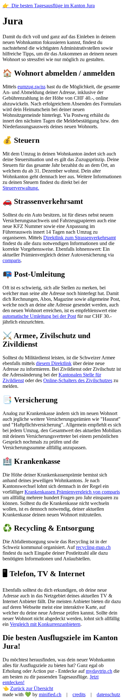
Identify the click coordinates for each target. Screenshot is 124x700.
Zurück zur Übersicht (31, 688)
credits (79, 694)
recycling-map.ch (93, 547)
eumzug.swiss (31, 86)
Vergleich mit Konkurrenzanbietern (45, 624)
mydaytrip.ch (99, 671)
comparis (12, 260)
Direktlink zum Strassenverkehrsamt (79, 237)
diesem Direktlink (54, 363)
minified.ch (50, 694)
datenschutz (108, 694)
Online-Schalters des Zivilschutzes (77, 380)
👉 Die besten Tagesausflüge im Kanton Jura (49, 5)
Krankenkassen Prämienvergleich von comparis (72, 492)
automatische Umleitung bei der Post (39, 316)
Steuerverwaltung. (21, 188)
